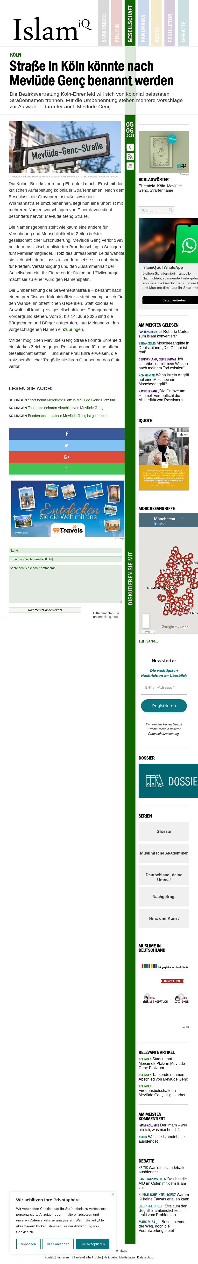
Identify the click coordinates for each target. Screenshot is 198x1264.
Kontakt (50, 1257)
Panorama (143, 23)
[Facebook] (67, 434)
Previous (145, 995)
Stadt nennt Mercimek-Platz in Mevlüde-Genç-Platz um (62, 400)
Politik (116, 23)
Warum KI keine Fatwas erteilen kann (164, 1197)
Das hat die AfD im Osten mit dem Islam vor (163, 1183)
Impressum (64, 1257)
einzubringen (70, 329)
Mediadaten (127, 1257)
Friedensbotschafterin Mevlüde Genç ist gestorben (58, 416)
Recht (156, 23)
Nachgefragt (164, 896)
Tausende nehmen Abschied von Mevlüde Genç (56, 408)
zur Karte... (148, 641)
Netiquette (111, 617)
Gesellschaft (130, 23)
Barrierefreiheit (83, 1257)
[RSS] (130, 157)
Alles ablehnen (58, 1244)
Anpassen (28, 1244)
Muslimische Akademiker (164, 853)
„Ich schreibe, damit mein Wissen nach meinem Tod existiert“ (163, 363)
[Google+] (67, 457)
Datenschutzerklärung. (164, 734)
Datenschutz (145, 1257)
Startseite (103, 23)
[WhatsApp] (67, 469)
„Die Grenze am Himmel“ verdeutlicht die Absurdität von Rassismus (162, 395)
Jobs (98, 1257)
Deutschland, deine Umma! (164, 877)
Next (179, 995)
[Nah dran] (113, 1194)
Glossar (163, 831)
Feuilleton (169, 23)
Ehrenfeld (147, 186)
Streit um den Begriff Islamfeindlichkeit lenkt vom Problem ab (163, 1210)
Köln (161, 186)
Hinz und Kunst (164, 918)
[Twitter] (67, 445)
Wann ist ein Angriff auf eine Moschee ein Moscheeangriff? (164, 379)
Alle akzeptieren (92, 1244)
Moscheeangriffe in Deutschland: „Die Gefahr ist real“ (164, 347)
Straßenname (161, 190)
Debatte (183, 23)
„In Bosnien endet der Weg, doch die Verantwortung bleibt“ (162, 1226)
